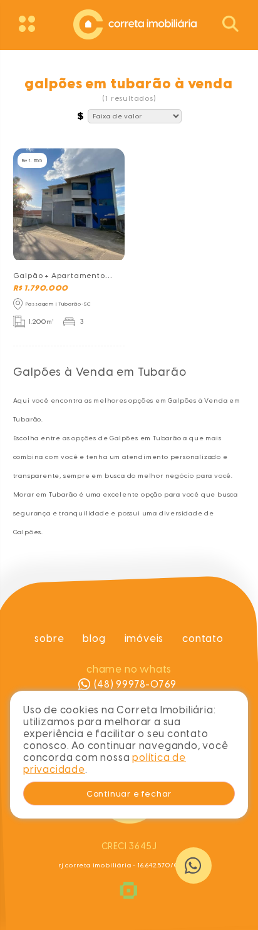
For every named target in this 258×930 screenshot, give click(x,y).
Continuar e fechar (129, 793)
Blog (94, 638)
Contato (203, 638)
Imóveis (143, 638)
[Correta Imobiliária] (129, 22)
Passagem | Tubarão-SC (58, 304)
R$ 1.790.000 (41, 288)
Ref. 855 (32, 160)
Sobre (49, 638)
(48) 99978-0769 (135, 684)
